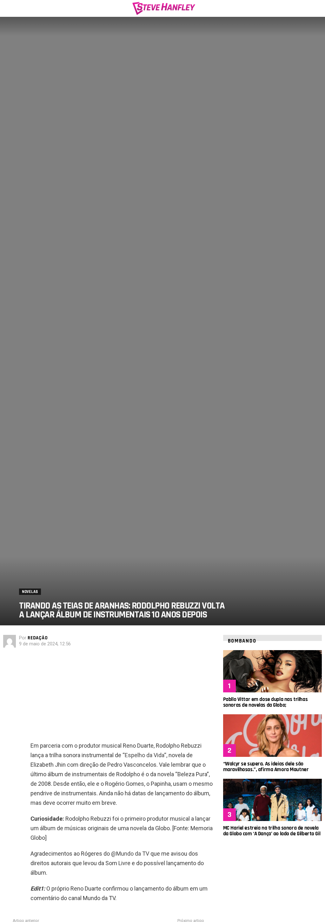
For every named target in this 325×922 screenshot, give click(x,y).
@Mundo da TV (130, 853)
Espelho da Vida (144, 755)
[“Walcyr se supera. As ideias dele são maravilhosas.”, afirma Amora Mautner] (272, 735)
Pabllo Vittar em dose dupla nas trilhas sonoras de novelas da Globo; (265, 702)
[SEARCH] (318, 8)
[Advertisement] (122, 696)
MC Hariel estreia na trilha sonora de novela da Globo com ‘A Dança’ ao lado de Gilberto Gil (271, 830)
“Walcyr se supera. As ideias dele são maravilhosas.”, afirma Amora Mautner (266, 766)
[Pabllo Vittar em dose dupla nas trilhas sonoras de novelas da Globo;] (272, 671)
